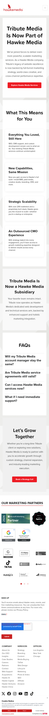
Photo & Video (24, 674)
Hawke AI (6, 677)
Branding (21, 653)
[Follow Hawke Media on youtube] (20, 693)
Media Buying (23, 659)
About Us (6, 650)
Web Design (23, 665)
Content (21, 656)
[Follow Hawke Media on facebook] (9, 693)
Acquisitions (7, 674)
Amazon (21, 683)
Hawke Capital (8, 680)
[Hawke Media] (13, 8)
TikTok (20, 662)
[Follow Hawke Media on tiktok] (32, 693)
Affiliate (21, 680)
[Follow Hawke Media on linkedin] (26, 693)
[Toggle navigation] (45, 7)
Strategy (21, 650)
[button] (21, 584)
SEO (19, 677)
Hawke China (7, 686)
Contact (5, 668)
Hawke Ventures (9, 683)
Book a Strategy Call (24, 479)
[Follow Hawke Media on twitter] (3, 693)
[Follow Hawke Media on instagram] (15, 693)
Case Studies (7, 659)
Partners (5, 665)
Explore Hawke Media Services (24, 85)
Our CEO (5, 653)
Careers (5, 662)
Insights (5, 656)
